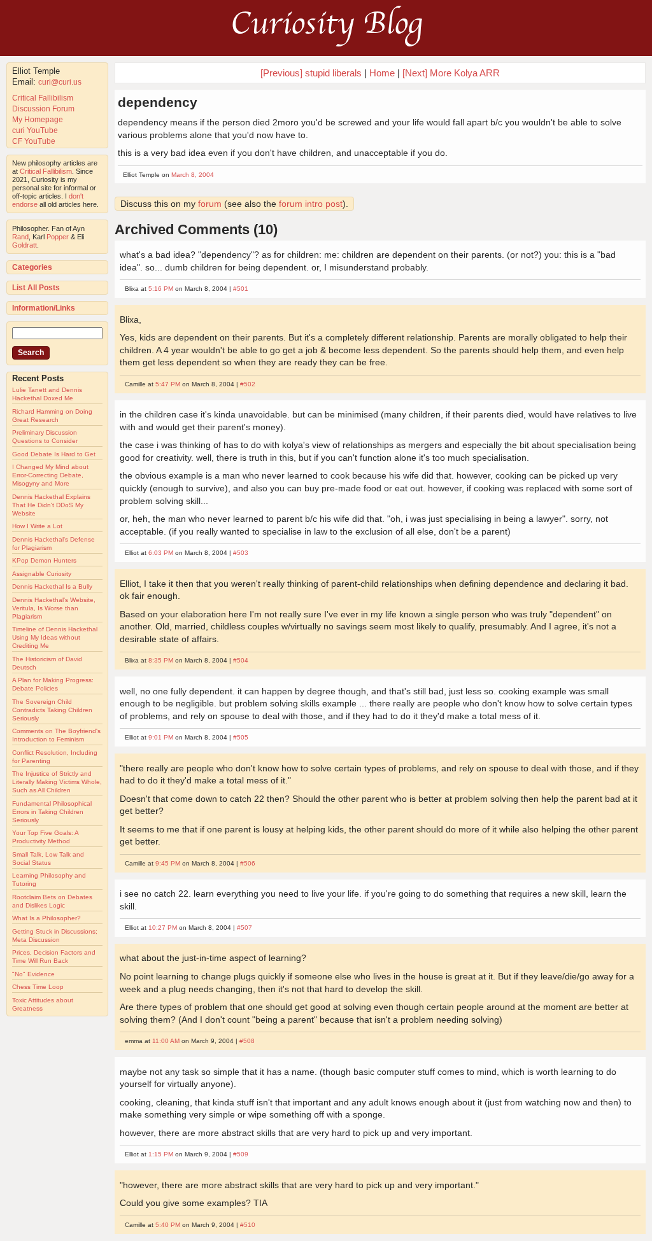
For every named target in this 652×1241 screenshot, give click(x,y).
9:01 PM (160, 737)
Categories (32, 267)
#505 (240, 737)
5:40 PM (167, 1224)
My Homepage (37, 119)
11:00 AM (166, 1040)
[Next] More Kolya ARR (451, 72)
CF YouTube (33, 141)
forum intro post (311, 204)
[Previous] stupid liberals (311, 72)
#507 (244, 927)
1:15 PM (160, 1154)
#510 (247, 1224)
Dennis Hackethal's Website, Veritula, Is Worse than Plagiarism (54, 608)
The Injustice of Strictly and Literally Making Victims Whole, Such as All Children (57, 782)
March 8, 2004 (192, 174)
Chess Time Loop (38, 986)
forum (210, 204)
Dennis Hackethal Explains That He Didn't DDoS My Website (51, 505)
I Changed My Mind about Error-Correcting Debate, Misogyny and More (50, 475)
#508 (247, 1040)
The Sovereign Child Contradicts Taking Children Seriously (52, 710)
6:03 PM (160, 552)
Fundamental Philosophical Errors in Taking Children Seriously (52, 812)
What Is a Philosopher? (46, 918)
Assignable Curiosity (41, 573)
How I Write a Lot (37, 525)
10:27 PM (162, 927)
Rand (20, 237)
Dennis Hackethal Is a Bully (52, 586)
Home (382, 72)
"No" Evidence (33, 974)
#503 (240, 552)
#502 (247, 384)
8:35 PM (160, 660)
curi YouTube (35, 130)
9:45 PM (167, 863)
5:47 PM (167, 384)
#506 (247, 863)
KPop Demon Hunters (44, 560)
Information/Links (43, 308)
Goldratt (24, 245)
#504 (240, 660)
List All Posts (36, 287)
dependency (157, 102)
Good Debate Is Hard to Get (54, 454)
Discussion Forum (43, 108)
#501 (240, 288)
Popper (57, 237)
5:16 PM (160, 288)
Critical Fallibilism (42, 98)
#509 (240, 1154)
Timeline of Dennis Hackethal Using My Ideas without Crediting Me (54, 637)
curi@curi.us (60, 82)
